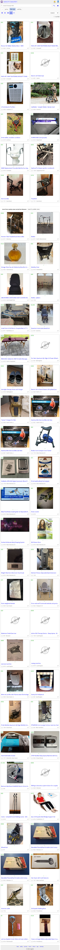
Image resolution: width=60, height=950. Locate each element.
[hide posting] (28, 48)
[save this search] (57, 5)
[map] (13, 13)
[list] (2, 13)
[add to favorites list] (2, 48)
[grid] (8, 13)
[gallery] (11, 13)
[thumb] (5, 13)
